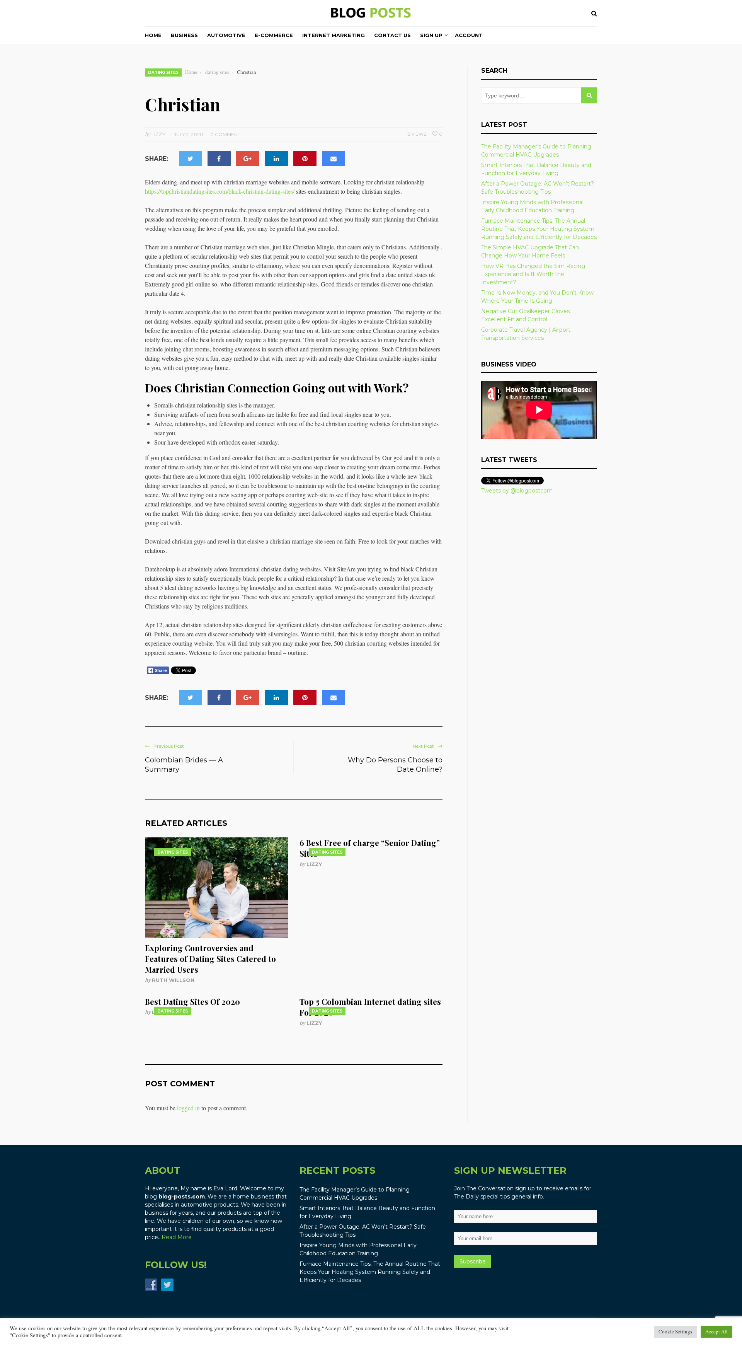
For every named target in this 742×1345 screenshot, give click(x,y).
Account (469, 35)
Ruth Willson (173, 980)
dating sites (163, 72)
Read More (177, 1237)
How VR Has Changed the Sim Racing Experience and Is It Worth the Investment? (533, 274)
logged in (188, 1108)
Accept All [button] (716, 1331)
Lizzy (314, 864)
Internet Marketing (333, 35)
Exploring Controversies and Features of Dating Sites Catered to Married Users (210, 959)
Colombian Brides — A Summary (184, 765)
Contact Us (392, 35)
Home (153, 35)
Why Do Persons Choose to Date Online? (395, 765)
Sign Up (431, 35)
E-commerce (274, 35)
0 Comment (225, 134)
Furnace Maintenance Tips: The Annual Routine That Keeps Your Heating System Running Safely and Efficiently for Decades (539, 228)
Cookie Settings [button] (675, 1331)
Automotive (226, 35)
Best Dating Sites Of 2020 (192, 1001)
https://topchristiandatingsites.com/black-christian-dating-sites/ (219, 191)
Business (184, 35)
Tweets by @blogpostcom (517, 490)
